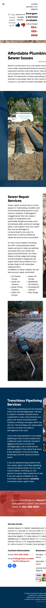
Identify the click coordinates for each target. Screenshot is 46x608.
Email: (10, 558)
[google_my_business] (14, 566)
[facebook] (10, 566)
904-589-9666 (34, 31)
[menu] (3, 4)
